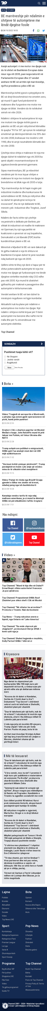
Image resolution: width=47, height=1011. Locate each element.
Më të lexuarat (17, 756)
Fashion (28, 939)
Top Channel (12, 528)
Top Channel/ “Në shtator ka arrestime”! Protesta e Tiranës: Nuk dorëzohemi (22, 608)
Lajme (6, 892)
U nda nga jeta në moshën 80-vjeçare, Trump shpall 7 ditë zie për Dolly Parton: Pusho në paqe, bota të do (22, 727)
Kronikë (5, 901)
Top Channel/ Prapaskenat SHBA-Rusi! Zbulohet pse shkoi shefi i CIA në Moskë (22, 599)
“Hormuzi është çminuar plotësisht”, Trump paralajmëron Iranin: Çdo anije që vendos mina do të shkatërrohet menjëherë (23, 468)
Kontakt (28, 976)
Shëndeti (29, 942)
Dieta (27, 946)
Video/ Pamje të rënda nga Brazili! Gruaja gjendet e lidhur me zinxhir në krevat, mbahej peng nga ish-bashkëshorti (22, 484)
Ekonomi (5, 909)
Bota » (8, 384)
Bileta (27, 973)
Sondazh (10, 344)
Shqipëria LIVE (8, 976)
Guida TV (5, 991)
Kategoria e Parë (9, 939)
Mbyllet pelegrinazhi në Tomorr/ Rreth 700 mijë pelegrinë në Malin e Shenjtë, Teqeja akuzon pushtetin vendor (23, 838)
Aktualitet (6, 905)
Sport (5, 926)
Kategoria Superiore (10, 935)
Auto (27, 912)
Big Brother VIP (8, 969)
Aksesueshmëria (32, 990)
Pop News (32, 926)
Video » (9, 555)
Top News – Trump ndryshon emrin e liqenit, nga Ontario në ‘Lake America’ (20, 618)
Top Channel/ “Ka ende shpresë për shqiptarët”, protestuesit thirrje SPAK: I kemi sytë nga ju (21, 629)
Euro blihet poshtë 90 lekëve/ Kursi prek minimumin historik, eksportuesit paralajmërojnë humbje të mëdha (23, 803)
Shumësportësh (8, 953)
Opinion (28, 898)
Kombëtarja (7, 931)
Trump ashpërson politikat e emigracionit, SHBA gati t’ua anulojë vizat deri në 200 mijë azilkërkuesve (22, 452)
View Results (19, 367)
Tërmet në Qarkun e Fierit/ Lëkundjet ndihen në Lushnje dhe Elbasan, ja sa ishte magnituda (22, 875)
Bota (3, 10)
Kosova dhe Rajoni (32, 905)
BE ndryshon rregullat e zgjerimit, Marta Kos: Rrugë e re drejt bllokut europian (21, 813)
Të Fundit (10, 10)
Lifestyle (29, 935)
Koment (28, 901)
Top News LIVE (8, 919)
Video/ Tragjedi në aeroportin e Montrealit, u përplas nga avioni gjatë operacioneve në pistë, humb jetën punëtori (23, 418)
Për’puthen (6, 973)
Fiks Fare (5, 980)
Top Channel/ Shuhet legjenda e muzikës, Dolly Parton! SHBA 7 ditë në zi (22, 639)
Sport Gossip (7, 957)
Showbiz (29, 931)
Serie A (5, 950)
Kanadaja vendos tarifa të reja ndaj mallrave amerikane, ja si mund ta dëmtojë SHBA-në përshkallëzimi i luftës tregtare (23, 500)
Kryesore (12, 654)
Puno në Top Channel (34, 980)
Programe (8, 963)
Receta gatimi (31, 950)
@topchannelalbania (35, 528)
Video (4, 916)
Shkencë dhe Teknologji (35, 909)
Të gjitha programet (10, 987)
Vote (9, 367)
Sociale (5, 912)
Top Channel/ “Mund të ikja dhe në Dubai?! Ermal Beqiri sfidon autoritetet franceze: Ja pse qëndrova (22, 588)
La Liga (5, 946)
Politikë (5, 898)
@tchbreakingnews (13, 542)
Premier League (8, 942)
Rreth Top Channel (33, 969)
